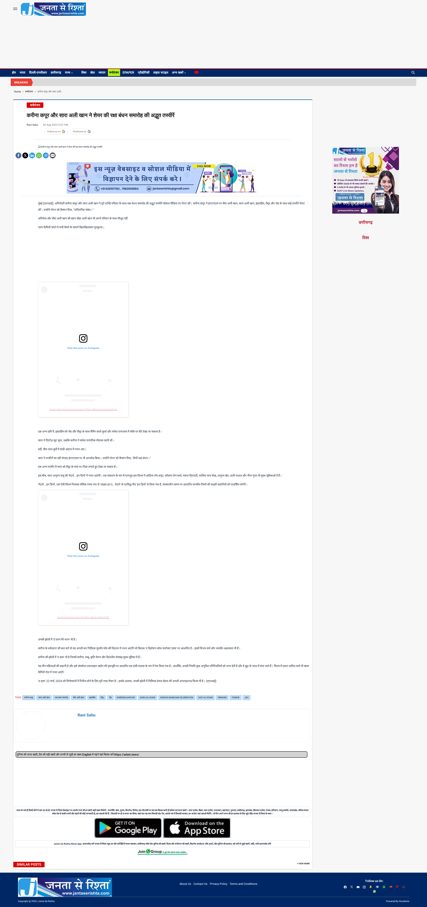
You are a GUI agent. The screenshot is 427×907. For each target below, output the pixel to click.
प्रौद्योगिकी (143, 72)
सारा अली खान (44, 697)
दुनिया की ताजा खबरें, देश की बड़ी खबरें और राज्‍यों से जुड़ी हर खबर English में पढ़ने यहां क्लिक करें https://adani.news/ (78, 754)
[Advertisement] (213, 43)
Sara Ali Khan (147, 697)
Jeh (246, 697)
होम (14, 72)
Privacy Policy (218, 883)
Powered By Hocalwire (397, 901)
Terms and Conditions (243, 883)
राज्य (67, 72)
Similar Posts (29, 864)
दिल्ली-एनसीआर (38, 72)
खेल (92, 72)
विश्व (83, 72)
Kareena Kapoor (126, 697)
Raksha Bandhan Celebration (176, 697)
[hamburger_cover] (15, 9)
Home (17, 91)
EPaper (128, 72)
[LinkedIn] (32, 154)
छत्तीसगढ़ (56, 72)
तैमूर (102, 697)
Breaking (21, 82)
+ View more (303, 863)
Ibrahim (222, 697)
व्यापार (102, 72)
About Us (185, 883)
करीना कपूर (28, 697)
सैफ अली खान (78, 697)
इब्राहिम (92, 697)
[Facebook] (18, 154)
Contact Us (200, 883)
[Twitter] (25, 154)
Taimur (235, 697)
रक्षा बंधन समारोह (61, 697)
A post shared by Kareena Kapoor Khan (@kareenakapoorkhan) (83, 409)
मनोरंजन (114, 72)
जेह (110, 697)
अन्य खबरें (177, 72)
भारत (22, 72)
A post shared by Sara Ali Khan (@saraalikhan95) (83, 617)
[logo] (53, 9)
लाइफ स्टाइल (160, 72)
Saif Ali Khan (205, 697)
